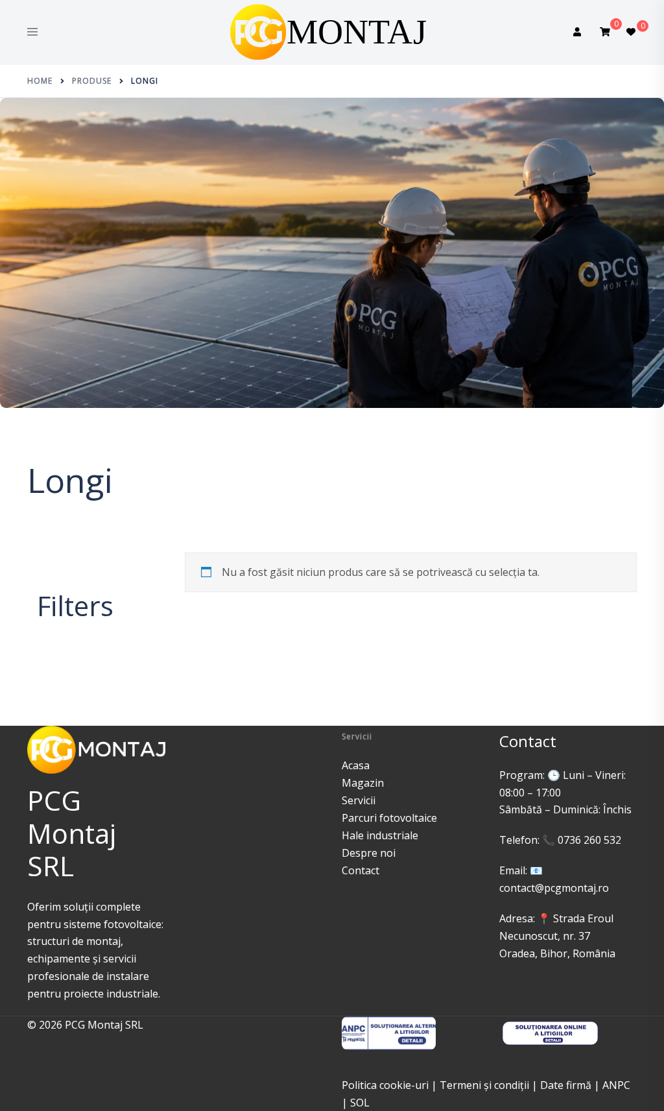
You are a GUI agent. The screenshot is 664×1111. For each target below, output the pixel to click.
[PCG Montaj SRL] (331, 31)
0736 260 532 (589, 840)
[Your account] (578, 32)
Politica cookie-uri (385, 1085)
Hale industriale (380, 835)
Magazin (363, 783)
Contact (360, 870)
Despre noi (369, 853)
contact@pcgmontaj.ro (554, 888)
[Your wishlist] (631, 32)
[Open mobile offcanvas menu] (32, 32)
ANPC (616, 1085)
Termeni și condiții (484, 1085)
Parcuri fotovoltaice (389, 818)
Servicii (358, 800)
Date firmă (565, 1085)
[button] (42, 580)
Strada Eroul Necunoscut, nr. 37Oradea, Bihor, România (557, 936)
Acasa (356, 765)
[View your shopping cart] (605, 32)
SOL (360, 1102)
